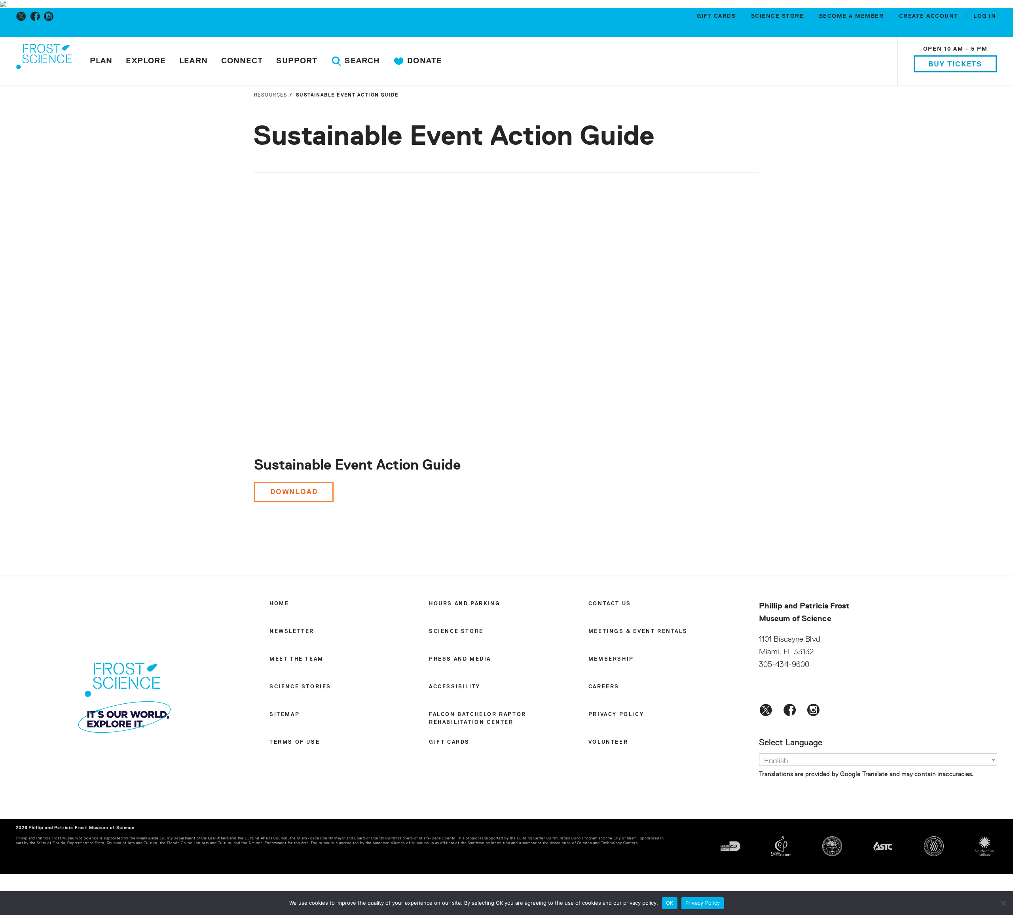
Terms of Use (294, 742)
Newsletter (291, 631)
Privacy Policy (616, 714)
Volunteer (608, 742)
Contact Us (609, 603)
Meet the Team (296, 659)
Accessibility (454, 687)
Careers (603, 687)
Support (296, 61)
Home (279, 603)
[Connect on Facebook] (37, 16)
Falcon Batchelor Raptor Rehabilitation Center (477, 718)
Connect (242, 61)
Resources (270, 95)
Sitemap (284, 714)
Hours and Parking (464, 603)
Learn (193, 61)
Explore (146, 61)
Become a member (852, 16)
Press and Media (460, 659)
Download (293, 492)
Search (361, 61)
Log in (984, 16)
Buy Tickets (955, 64)
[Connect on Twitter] (23, 16)
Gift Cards (717, 16)
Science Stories (300, 687)
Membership (611, 659)
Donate (423, 61)
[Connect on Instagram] (50, 16)
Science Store (778, 16)
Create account (930, 16)
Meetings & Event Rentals (637, 631)
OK (669, 903)
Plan (101, 61)
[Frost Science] (44, 62)
